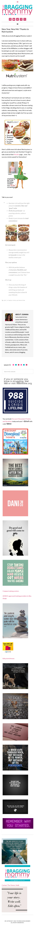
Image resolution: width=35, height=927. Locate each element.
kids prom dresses (8, 658)
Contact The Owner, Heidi (10, 885)
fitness (9, 300)
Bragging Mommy (17, 10)
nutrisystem (20, 300)
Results (16, 154)
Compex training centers (11, 591)
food (14, 300)
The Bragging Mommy (23, 921)
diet (5, 300)
